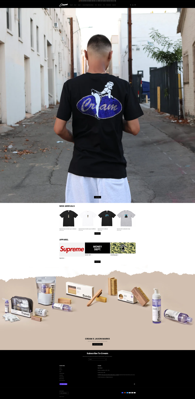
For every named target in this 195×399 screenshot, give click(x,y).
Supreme (61, 258)
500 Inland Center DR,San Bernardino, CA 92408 (110, 374)
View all (97, 233)
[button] (75, 5)
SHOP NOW (98, 197)
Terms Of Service (62, 380)
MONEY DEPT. (88, 255)
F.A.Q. (60, 371)
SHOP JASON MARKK (97, 344)
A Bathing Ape (114, 255)
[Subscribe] (105, 359)
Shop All (60, 369)
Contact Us (61, 375)
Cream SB (62, 396)
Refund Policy (61, 378)
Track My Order (61, 373)
